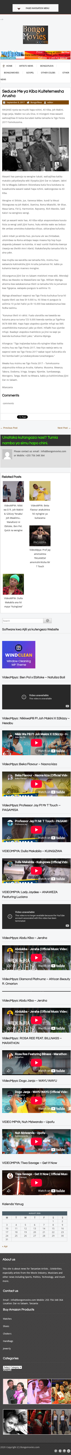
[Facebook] (64, 1451)
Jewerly (7, 1348)
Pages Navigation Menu (37, 8)
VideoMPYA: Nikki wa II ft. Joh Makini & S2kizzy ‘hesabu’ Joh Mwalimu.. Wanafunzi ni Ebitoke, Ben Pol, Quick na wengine (13, 518)
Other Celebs (48, 72)
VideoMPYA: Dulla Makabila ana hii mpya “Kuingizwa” (13, 602)
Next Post (64, 428)
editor (50, 102)
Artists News (26, 66)
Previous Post (9, 428)
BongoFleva (46, 66)
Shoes (6, 1326)
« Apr (5, 1246)
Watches (7, 1318)
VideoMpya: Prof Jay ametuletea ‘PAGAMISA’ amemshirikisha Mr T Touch (40, 558)
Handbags (8, 1341)
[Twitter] (60, 1451)
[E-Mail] (55, 1451)
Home (9, 66)
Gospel (30, 72)
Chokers (7, 1333)
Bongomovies (11, 72)
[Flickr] (68, 1451)
